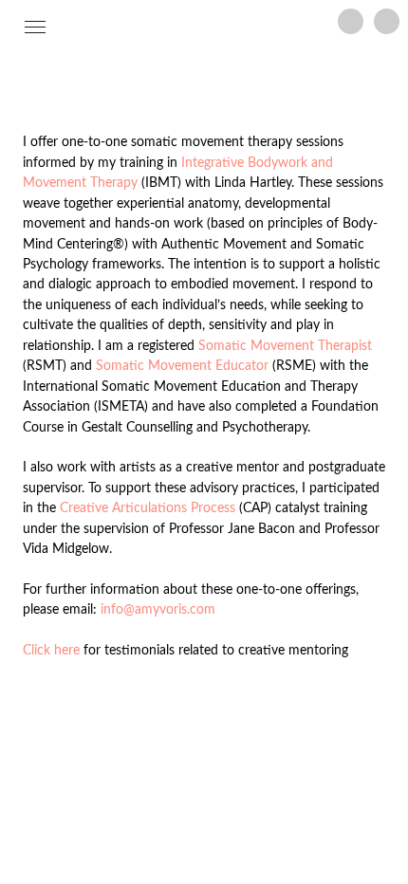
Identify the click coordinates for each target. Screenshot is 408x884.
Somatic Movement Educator (182, 366)
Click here (51, 650)
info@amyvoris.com (158, 609)
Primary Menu (38, 28)
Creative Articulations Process (147, 508)
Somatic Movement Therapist (285, 346)
